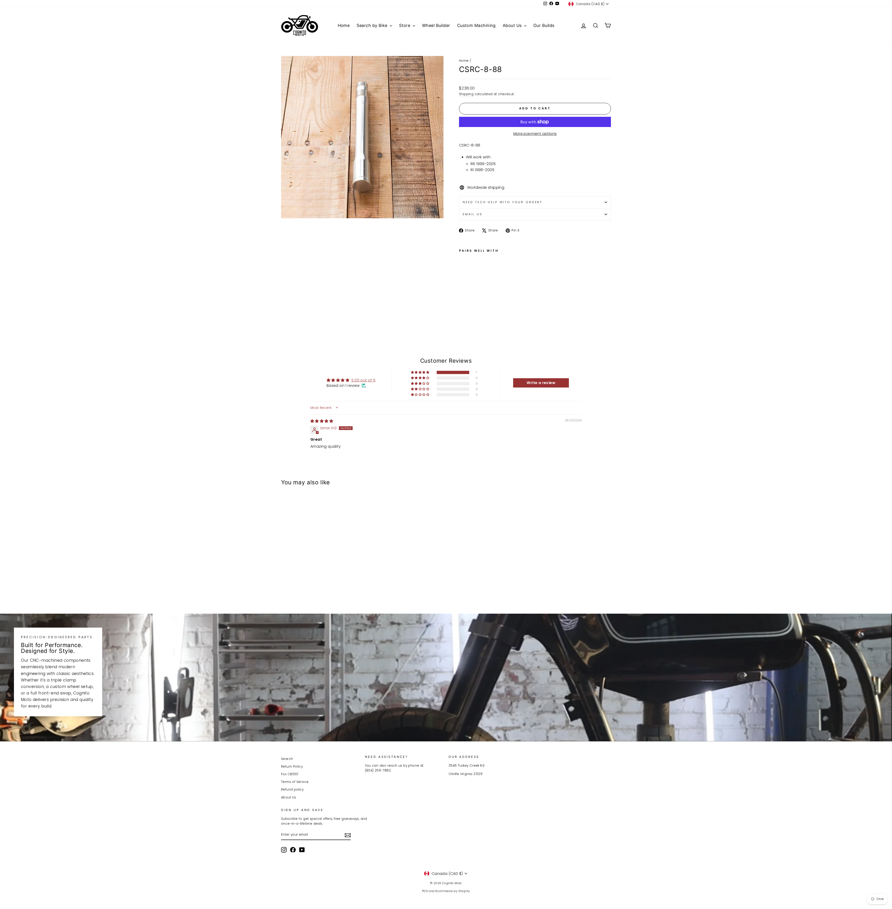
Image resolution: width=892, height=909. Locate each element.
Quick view (320, 570)
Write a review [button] (541, 382)
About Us (513, 25)
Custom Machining (476, 25)
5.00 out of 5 (363, 380)
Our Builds (543, 25)
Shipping (466, 94)
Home (344, 25)
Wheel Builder (436, 25)
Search (287, 759)
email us (472, 214)
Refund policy (292, 789)
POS (425, 891)
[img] (321, 421)
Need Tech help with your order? (502, 202)
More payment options (535, 133)
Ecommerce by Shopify (452, 891)
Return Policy (292, 766)
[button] (420, 372)
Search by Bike (373, 25)
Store (405, 25)
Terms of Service (294, 782)
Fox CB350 (289, 774)
